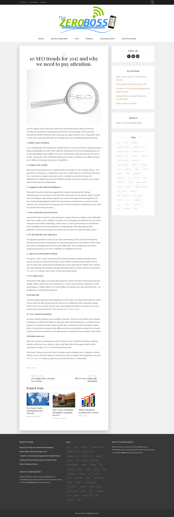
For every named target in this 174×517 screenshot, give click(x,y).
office (120, 187)
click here (32, 482)
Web (31, 276)
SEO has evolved (33, 358)
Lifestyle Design (129, 39)
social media (138, 195)
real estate (122, 191)
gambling (128, 169)
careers (135, 156)
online (128, 187)
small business (123, 195)
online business (141, 187)
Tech (77, 39)
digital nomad (123, 160)
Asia (119, 143)
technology (137, 200)
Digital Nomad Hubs (59, 39)
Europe (134, 165)
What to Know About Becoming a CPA (131, 84)
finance (143, 165)
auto (126, 143)
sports (120, 200)
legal (145, 178)
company (144, 156)
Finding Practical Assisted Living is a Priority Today (38, 460)
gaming (145, 169)
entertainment (123, 165)
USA (119, 208)
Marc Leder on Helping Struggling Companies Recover (63, 412)
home (127, 173)
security (133, 191)
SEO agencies (32, 271)
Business (89, 39)
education (135, 160)
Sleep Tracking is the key (126, 103)
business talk (138, 151)
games (137, 169)
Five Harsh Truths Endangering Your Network (35, 411)
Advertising (33, 2)
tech (127, 200)
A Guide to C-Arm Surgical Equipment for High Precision (40, 456)
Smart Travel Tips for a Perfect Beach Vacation (36, 447)
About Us (23, 2)
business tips (123, 156)
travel (127, 204)
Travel (41, 39)
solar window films (71, 309)
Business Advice (124, 147)
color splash (125, 123)
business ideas (123, 151)
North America (141, 182)
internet (121, 178)
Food (119, 169)
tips (119, 204)
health (120, 173)
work (135, 208)
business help (139, 147)
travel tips (137, 204)
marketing (121, 182)
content (46, 347)
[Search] (152, 2)
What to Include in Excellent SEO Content (88, 411)
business (135, 143)
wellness (127, 208)
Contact (43, 2)
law (129, 178)
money (131, 182)
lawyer (136, 178)
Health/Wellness (107, 39)
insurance (137, 173)
